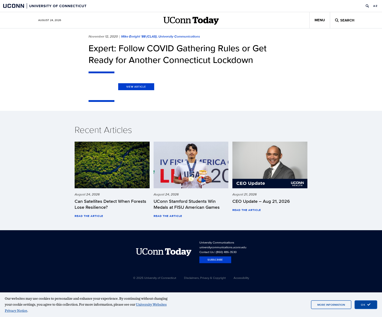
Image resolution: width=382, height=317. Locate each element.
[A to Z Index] (375, 6)
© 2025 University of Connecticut (154, 278)
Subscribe (215, 260)
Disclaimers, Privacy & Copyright (205, 278)
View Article (136, 87)
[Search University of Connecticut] (367, 6)
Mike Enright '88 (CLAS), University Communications (160, 36)
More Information (331, 305)
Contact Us (206, 252)
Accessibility (241, 278)
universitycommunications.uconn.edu (222, 247)
